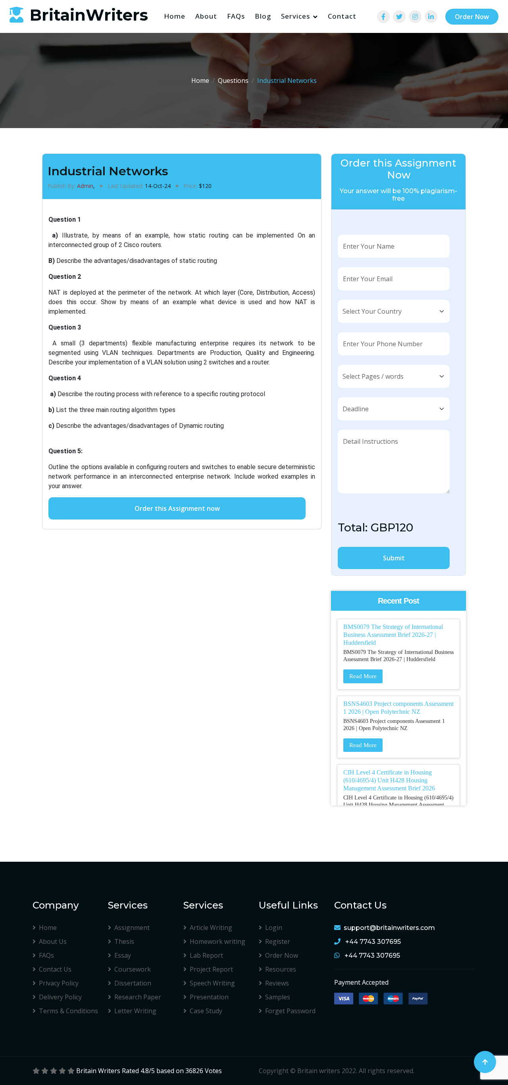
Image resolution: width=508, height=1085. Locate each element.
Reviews (277, 983)
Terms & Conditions (68, 1010)
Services (295, 16)
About (206, 16)
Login (273, 927)
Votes (213, 1070)
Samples (277, 997)
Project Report (211, 969)
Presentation (209, 997)
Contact (342, 16)
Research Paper (137, 997)
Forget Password (290, 1010)
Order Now (472, 16)
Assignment (132, 927)
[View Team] (383, 16)
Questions (233, 80)
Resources (280, 969)
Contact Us (55, 969)
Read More (363, 676)
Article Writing (211, 927)
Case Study (206, 1010)
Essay (122, 955)
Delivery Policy (60, 997)
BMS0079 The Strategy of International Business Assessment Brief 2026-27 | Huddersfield (393, 634)
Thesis (124, 941)
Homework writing (217, 941)
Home (174, 16)
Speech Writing (212, 983)
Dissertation (132, 983)
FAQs (236, 16)
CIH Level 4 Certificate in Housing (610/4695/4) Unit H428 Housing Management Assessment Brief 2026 (389, 780)
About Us (53, 941)
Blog (263, 16)
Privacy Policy (59, 983)
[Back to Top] (485, 1062)
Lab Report (206, 955)
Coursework (132, 969)
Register (277, 941)
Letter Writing (135, 1010)
